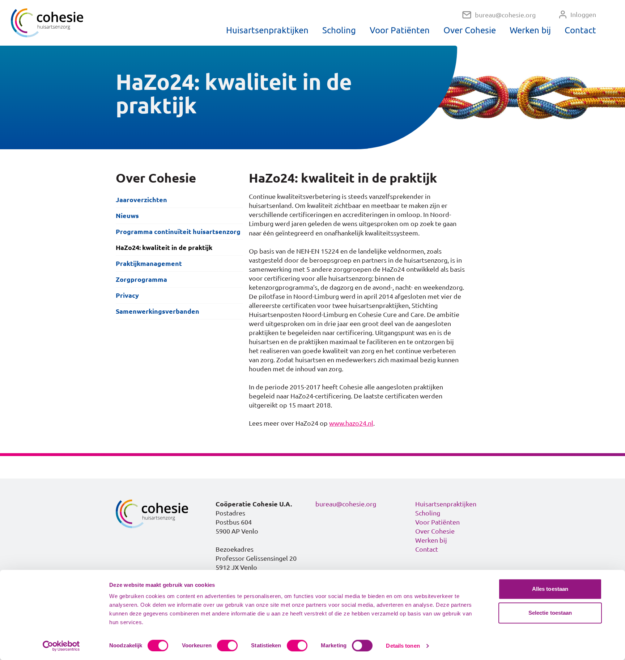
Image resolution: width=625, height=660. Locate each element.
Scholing (339, 30)
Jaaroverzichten (141, 200)
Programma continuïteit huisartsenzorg (178, 231)
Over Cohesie (469, 30)
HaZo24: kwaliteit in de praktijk (164, 247)
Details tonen (403, 646)
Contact (580, 30)
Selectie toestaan (550, 613)
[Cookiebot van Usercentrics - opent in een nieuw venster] (61, 645)
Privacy (127, 295)
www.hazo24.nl (351, 423)
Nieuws (127, 216)
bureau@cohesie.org (505, 14)
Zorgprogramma (141, 279)
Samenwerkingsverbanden (157, 311)
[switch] (227, 645)
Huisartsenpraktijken (267, 30)
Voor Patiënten (400, 30)
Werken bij (530, 30)
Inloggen (583, 14)
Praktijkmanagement (149, 263)
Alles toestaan (550, 589)
